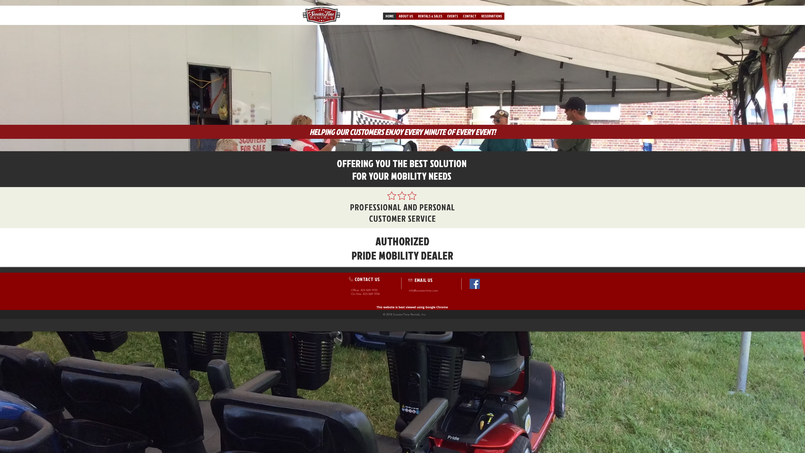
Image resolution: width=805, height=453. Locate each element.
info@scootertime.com (423, 290)
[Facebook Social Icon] (475, 284)
